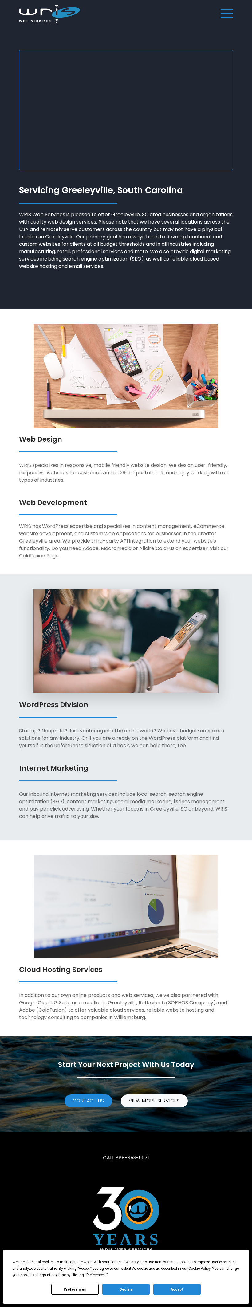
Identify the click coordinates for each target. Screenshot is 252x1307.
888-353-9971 (132, 1157)
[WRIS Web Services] (49, 14)
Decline (126, 1289)
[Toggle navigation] (226, 14)
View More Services (154, 1100)
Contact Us (88, 1100)
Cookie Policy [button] (199, 1268)
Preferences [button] (96, 1275)
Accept (177, 1289)
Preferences (75, 1289)
